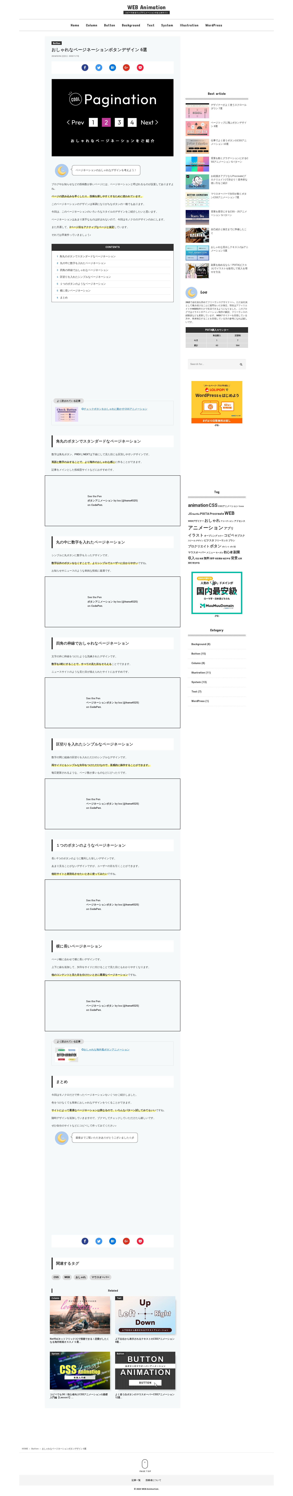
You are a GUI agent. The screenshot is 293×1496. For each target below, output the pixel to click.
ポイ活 (233, 547)
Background (131, 25)
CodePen (96, 505)
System (167, 25)
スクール (192, 541)
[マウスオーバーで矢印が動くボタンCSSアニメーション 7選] (197, 199)
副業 (236, 552)
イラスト (196, 535)
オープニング (210, 535)
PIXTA (204, 514)
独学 (212, 558)
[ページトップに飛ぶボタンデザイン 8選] (197, 128)
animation (198, 505)
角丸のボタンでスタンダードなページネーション (88, 256)
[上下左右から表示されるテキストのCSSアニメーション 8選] (145, 1315)
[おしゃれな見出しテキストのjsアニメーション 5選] (197, 253)
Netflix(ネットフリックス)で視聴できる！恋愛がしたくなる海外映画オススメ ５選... (79, 1340)
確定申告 (226, 558)
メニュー (210, 552)
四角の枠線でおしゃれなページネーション (84, 270)
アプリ (229, 528)
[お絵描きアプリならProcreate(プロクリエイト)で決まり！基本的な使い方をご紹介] (197, 181)
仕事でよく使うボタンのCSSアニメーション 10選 (229, 142)
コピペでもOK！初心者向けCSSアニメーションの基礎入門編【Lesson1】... (79, 1396)
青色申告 (196, 563)
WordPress (213, 25)
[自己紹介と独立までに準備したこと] (197, 235)
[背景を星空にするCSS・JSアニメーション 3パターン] (197, 217)
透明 (190, 563)
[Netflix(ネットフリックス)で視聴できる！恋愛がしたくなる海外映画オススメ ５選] (80, 1315)
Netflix (196, 514)
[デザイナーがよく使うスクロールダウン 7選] (197, 110)
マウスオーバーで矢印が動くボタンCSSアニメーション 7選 (229, 195)
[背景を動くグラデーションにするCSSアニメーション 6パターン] (197, 164)
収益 (197, 558)
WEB (67, 1277)
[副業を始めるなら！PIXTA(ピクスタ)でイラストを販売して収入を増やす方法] (197, 270)
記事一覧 (136, 1480)
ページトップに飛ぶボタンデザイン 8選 (229, 124)
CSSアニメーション (228, 506)
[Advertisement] (113, 349)
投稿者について (153, 1480)
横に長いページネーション (75, 290)
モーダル (219, 553)
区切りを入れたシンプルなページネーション (85, 276)
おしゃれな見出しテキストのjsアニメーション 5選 (229, 249)
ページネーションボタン (100, 702)
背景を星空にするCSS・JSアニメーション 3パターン (229, 213)
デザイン (199, 541)
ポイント (226, 547)
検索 (201, 558)
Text (150, 25)
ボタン (216, 546)
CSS (56, 1277)
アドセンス (239, 521)
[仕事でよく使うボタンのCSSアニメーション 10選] (197, 146)
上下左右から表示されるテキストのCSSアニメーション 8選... (144, 1340)
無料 (207, 558)
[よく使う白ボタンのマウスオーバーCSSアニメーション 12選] (145, 1370)
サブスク (240, 535)
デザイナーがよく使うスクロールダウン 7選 (229, 106)
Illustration (189, 25)
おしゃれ (81, 1277)
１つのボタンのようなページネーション (83, 283)
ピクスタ (209, 540)
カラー (220, 536)
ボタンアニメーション (100, 500)
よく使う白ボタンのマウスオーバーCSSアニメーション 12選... (144, 1396)
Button (109, 25)
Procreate (217, 513)
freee (241, 506)
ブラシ (231, 540)
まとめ (64, 297)
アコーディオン (227, 521)
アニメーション (205, 528)
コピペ (229, 535)
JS (190, 513)
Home (75, 25)
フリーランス (221, 540)
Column (91, 25)
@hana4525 (129, 500)
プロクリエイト (198, 546)
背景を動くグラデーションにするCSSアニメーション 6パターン (229, 160)
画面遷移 (218, 558)
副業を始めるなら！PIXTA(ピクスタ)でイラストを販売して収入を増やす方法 (229, 268)
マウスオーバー (100, 1277)
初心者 (228, 552)
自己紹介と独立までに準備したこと (229, 231)
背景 (234, 558)
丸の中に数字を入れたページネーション (83, 263)
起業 (240, 558)
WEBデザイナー (196, 521)
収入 (191, 558)
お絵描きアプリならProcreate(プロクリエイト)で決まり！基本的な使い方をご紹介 (229, 179)
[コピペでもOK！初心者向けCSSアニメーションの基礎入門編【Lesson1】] (80, 1370)
